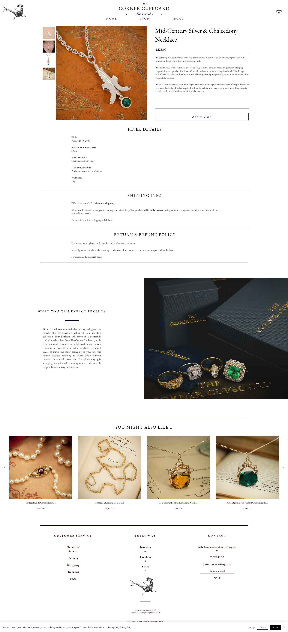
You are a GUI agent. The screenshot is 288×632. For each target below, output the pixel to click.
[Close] (284, 627)
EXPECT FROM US (88, 311)
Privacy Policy (126, 627)
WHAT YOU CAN (54, 311)
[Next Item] (142, 73)
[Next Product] (283, 467)
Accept (275, 627)
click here (107, 220)
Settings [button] (252, 627)
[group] (144, 473)
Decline (263, 627)
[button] (178, 18)
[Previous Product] (5, 467)
